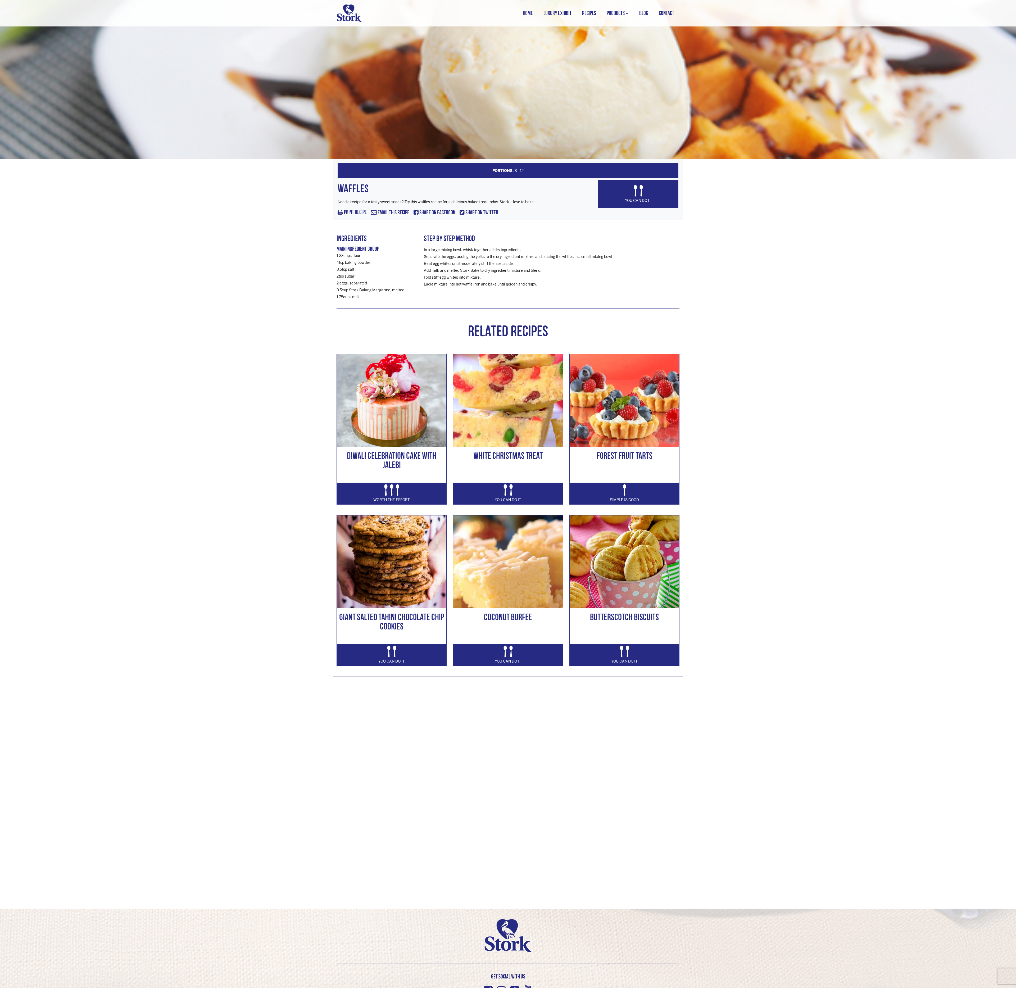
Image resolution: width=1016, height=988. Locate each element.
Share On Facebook (437, 213)
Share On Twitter (481, 213)
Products (616, 13)
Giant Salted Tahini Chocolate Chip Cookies (391, 621)
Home (528, 13)
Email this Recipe (393, 213)
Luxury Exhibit (557, 13)
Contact (666, 13)
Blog (643, 13)
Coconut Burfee (508, 617)
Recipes (589, 13)
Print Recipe (355, 212)
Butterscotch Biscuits (624, 617)
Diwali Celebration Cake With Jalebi (391, 460)
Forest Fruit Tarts (624, 455)
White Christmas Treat (508, 455)
